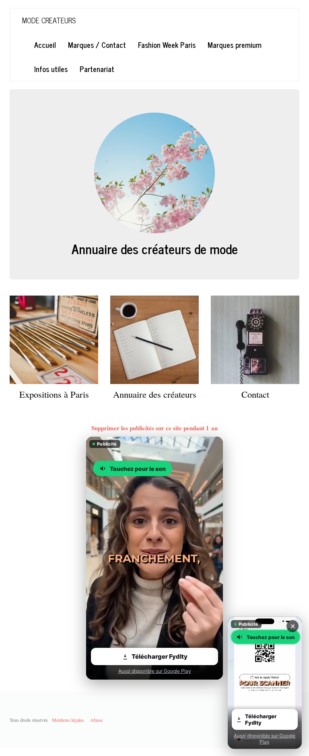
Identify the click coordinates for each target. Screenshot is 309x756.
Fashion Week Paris (167, 45)
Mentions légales (68, 720)
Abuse (96, 720)
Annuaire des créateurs (154, 394)
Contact (255, 394)
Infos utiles (51, 69)
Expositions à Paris (54, 394)
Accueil (45, 45)
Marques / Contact (97, 45)
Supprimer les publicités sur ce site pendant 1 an (154, 427)
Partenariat (97, 69)
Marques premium (235, 45)
